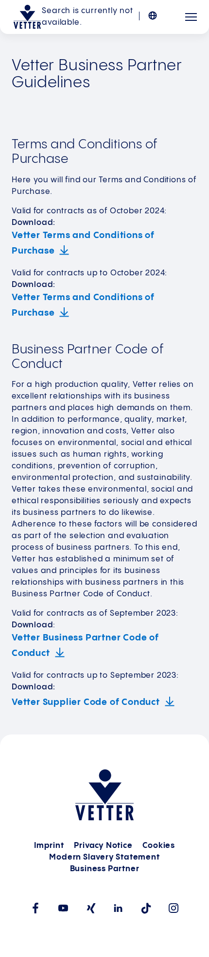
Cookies (158, 846)
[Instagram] (174, 908)
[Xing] (91, 908)
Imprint (49, 846)
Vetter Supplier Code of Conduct (86, 702)
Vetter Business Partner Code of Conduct (85, 645)
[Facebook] (35, 908)
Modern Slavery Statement (104, 857)
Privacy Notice (103, 846)
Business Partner (104, 869)
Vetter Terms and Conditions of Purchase (83, 243)
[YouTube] (63, 908)
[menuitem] (158, 10)
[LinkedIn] (118, 908)
